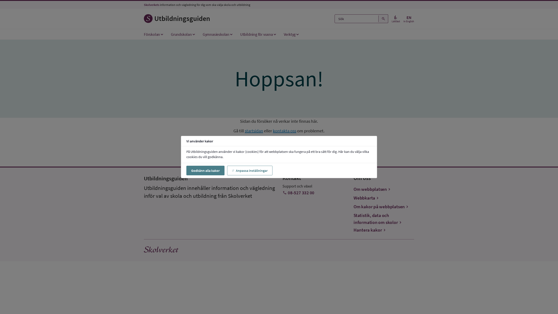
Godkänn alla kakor (205, 170)
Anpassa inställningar (252, 170)
